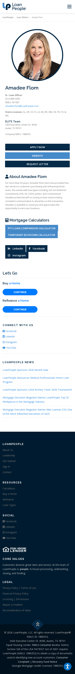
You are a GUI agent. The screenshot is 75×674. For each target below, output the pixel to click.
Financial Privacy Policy (15, 593)
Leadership (9, 455)
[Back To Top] (37, 624)
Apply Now (37, 147)
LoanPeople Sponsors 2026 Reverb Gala (25, 370)
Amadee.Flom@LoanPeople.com (22, 106)
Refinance (8, 499)
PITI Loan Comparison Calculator (31, 228)
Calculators (9, 488)
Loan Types (9, 505)
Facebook (38, 248)
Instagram (19, 255)
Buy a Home (10, 493)
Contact (7, 472)
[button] (68, 667)
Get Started (9, 461)
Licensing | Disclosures (16, 599)
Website (37, 155)
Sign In (6, 466)
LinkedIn (17, 248)
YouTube (10, 347)
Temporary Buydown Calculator (31, 235)
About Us (8, 450)
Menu (69, 6)
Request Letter (37, 164)
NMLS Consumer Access (46, 645)
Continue (20, 292)
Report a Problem (13, 604)
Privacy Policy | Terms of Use (19, 588)
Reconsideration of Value (17, 610)
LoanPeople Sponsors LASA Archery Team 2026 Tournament (37, 389)
